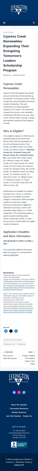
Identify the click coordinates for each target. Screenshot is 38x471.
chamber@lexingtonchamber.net (19, 433)
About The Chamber (19, 405)
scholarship (21, 344)
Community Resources (19, 408)
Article (6, 32)
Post (11, 32)
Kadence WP (19, 465)
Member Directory (19, 412)
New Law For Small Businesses (10, 355)
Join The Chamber (13, 416)
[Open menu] (4, 22)
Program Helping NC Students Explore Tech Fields (28, 358)
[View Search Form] (34, 23)
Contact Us (27, 416)
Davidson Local (9, 344)
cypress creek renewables (13, 340)
